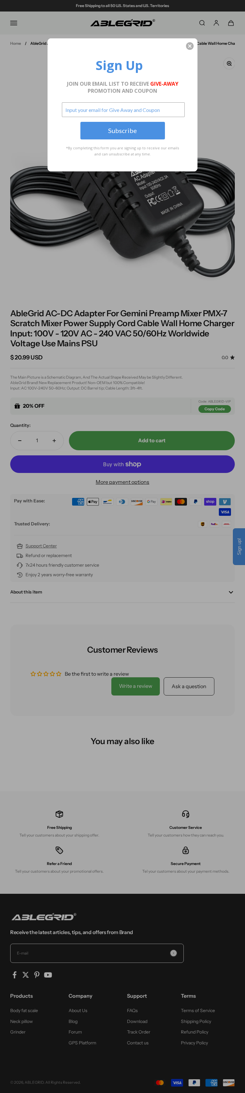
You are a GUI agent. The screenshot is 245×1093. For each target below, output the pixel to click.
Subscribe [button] (122, 130)
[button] (190, 46)
